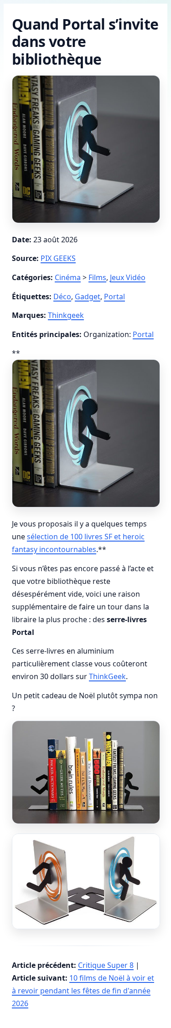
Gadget (87, 297)
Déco (62, 297)
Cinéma (68, 277)
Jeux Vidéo (127, 277)
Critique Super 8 (106, 965)
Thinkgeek (66, 315)
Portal (114, 297)
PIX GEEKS (58, 258)
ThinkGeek (107, 676)
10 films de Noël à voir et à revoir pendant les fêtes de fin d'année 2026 (83, 990)
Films (97, 277)
